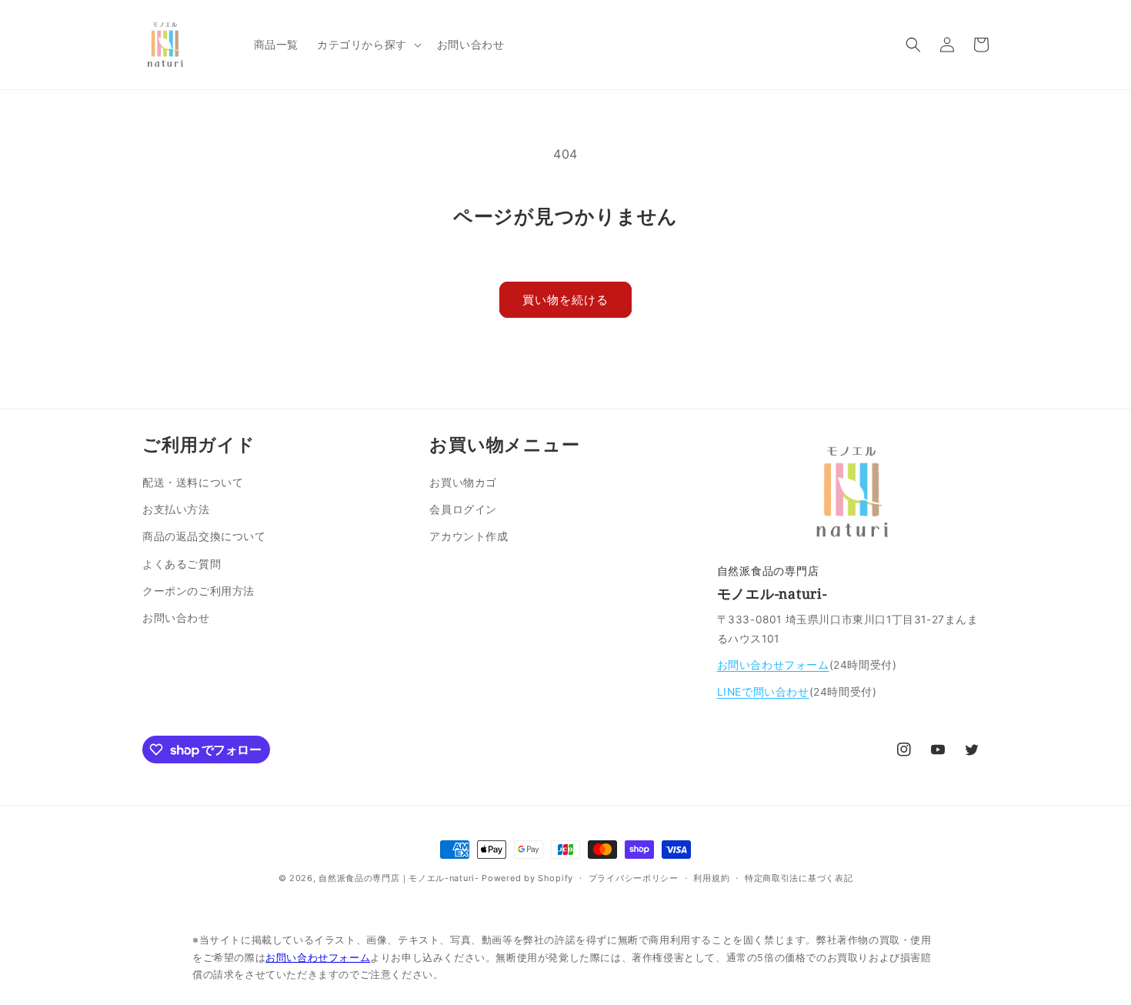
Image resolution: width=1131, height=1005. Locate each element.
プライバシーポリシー (634, 878)
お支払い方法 (176, 509)
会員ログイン (463, 509)
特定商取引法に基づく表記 (798, 878)
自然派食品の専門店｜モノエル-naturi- (399, 878)
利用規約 (711, 878)
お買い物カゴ (463, 482)
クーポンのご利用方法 (198, 590)
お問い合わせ (176, 617)
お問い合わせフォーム (773, 665)
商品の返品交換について (204, 536)
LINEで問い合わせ (763, 692)
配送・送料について (192, 482)
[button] (368, 44)
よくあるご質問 (181, 563)
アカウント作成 (468, 536)
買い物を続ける (565, 299)
